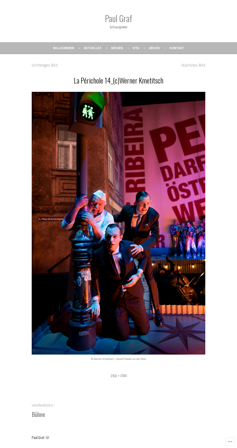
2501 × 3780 (119, 376)
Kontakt (177, 48)
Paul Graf (118, 18)
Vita (136, 48)
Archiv (154, 48)
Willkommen (63, 48)
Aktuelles (92, 48)
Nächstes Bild (193, 65)
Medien (117, 48)
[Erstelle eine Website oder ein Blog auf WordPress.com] (47, 437)
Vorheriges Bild (45, 65)
